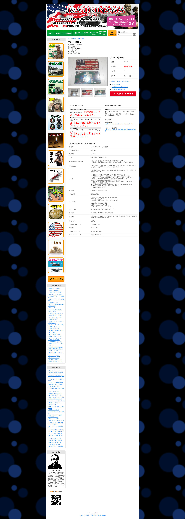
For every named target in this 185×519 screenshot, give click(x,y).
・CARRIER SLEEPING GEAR (55, 372)
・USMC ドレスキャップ (54, 290)
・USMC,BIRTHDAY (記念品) (55, 347)
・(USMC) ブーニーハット (54, 370)
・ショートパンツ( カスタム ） (56, 431)
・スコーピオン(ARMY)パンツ (56, 330)
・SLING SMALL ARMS (54, 328)
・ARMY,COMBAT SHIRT (54, 334)
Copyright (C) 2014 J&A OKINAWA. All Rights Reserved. (92, 515)
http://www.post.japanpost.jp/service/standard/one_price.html (119, 123)
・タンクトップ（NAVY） (54, 438)
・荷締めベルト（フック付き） (56, 393)
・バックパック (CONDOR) (55, 309)
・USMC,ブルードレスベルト (55, 361)
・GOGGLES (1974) (53, 302)
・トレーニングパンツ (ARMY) (56, 429)
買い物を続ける (116, 84)
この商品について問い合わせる (120, 87)
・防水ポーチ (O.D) (53, 419)
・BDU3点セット (52, 332)
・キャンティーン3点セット (55, 440)
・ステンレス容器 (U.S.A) (54, 359)
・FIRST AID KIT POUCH (55, 374)
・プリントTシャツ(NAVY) (55, 433)
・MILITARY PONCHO (54, 340)
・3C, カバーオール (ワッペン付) (56, 401)
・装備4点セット (52, 323)
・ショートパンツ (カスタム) (55, 422)
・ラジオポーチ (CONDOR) (55, 294)
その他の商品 (76, 38)
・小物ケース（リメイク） (55, 402)
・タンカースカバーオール (55, 336)
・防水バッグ (51, 308)
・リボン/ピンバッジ (53, 417)
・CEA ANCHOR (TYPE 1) (54, 292)
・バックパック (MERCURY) (55, 313)
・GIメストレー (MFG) (54, 356)
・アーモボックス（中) (54, 358)
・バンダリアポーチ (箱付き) (55, 382)
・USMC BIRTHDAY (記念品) (55, 349)
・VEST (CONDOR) (53, 319)
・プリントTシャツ (53, 424)
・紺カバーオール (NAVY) (54, 338)
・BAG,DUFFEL (52, 311)
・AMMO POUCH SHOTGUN (55, 384)
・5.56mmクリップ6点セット (55, 386)
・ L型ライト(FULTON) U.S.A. (55, 321)
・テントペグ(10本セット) (54, 317)
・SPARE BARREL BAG (54, 326)
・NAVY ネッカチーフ (53, 410)
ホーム (70, 38)
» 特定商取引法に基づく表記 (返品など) (120, 81)
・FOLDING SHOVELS (54, 444)
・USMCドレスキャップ (54, 288)
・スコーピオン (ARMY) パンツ (56, 420)
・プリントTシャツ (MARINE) (55, 446)
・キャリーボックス (53, 350)
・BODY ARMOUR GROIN (55, 399)
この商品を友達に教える (118, 89)
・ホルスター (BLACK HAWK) (55, 325)
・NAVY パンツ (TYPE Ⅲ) (54, 395)
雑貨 (83, 38)
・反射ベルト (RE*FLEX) (54, 442)
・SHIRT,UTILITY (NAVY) (54, 342)
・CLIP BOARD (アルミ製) (54, 415)
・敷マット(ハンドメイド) (54, 315)
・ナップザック (52, 404)
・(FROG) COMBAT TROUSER (56, 397)
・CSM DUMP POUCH (53, 391)
